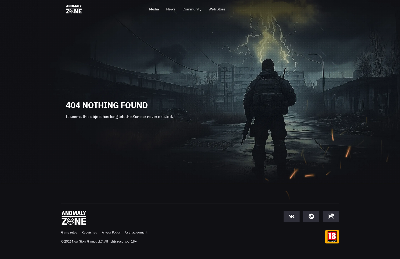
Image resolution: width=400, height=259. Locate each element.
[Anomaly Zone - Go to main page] (74, 9)
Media (154, 9)
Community (192, 9)
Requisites (89, 232)
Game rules (69, 232)
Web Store (217, 9)
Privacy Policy (110, 232)
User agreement (136, 232)
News (170, 9)
